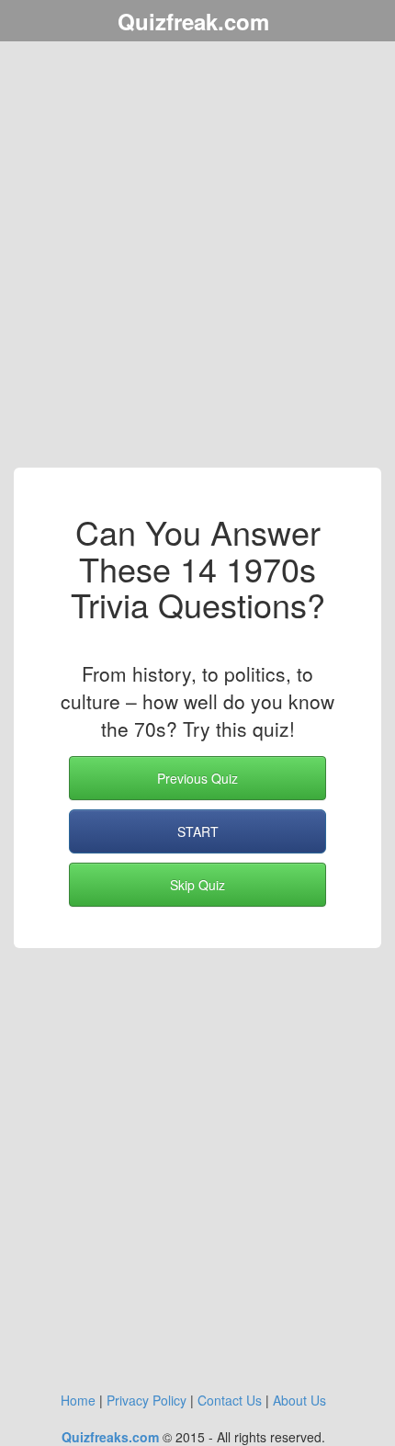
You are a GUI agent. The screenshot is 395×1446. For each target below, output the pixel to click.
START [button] (198, 831)
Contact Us (230, 1400)
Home (78, 1400)
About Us (299, 1400)
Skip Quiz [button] (197, 885)
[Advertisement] (197, 257)
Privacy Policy (146, 1400)
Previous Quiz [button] (197, 778)
